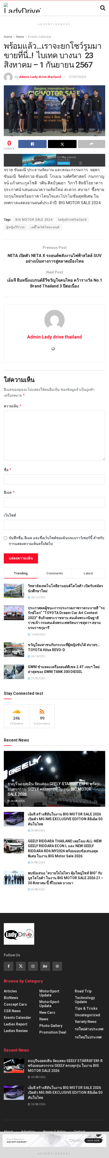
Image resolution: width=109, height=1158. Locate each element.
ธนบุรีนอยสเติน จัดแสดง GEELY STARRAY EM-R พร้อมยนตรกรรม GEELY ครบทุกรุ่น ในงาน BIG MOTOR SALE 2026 (54, 789)
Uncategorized (87, 1015)
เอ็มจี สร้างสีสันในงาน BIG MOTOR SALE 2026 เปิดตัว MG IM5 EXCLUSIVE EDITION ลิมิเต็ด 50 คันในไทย (65, 819)
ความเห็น (13, 406)
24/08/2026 (17, 801)
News (20, 37)
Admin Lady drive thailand (40, 77)
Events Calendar (39, 37)
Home (8, 37)
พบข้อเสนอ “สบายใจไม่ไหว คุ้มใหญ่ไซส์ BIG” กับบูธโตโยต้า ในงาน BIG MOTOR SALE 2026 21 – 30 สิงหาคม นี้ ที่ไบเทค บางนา (65, 878)
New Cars (47, 1012)
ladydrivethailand (72, 219)
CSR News (12, 1011)
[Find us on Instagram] (33, 966)
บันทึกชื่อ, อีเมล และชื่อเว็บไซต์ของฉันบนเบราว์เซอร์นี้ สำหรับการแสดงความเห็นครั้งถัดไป (56, 540)
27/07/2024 (77, 77)
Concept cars (15, 1004)
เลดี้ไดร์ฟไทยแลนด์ (45, 227)
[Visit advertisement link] (54, 160)
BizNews (11, 998)
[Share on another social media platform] (91, 144)
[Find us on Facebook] (8, 966)
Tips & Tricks (86, 1008)
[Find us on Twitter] (21, 966)
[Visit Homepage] (22, 8)
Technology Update (85, 1000)
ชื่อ (8, 469)
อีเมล (9, 492)
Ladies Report (15, 1024)
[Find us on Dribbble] (57, 966)
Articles (10, 991)
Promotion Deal (52, 1032)
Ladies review (16, 1031)
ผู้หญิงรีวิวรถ (15, 227)
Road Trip (83, 991)
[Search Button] (102, 7)
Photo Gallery (50, 1026)
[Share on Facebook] (32, 144)
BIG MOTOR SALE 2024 (33, 219)
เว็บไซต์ (10, 515)
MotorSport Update (49, 993)
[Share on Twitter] (62, 144)
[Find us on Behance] (45, 966)
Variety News (86, 1022)
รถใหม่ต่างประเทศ (89, 1029)
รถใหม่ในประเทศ (88, 1037)
